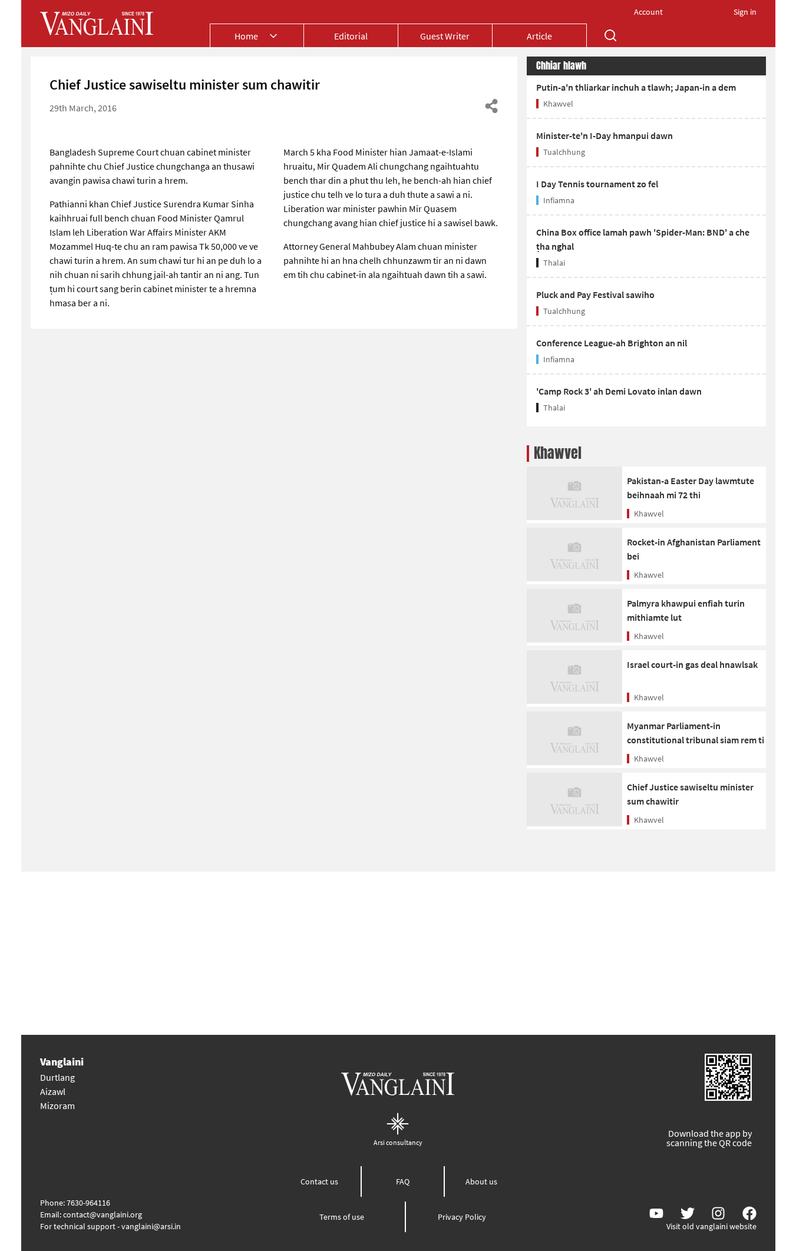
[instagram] (718, 1213)
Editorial (351, 36)
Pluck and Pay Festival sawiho (595, 294)
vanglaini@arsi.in (151, 1226)
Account (648, 11)
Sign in (745, 11)
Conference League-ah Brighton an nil (611, 343)
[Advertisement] (398, 953)
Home (246, 36)
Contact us (319, 1181)
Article (539, 36)
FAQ (402, 1181)
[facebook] (749, 1213)
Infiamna (558, 200)
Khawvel (558, 103)
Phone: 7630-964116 (75, 1202)
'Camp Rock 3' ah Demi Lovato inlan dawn (619, 391)
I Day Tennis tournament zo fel (597, 184)
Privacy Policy (462, 1217)
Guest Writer (445, 36)
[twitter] (688, 1213)
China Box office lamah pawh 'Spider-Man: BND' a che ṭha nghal (642, 239)
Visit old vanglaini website (711, 1226)
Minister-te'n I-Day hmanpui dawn (604, 135)
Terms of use (341, 1217)
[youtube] (656, 1213)
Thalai (554, 262)
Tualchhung (564, 152)
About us (481, 1181)
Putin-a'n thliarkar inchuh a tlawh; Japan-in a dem (636, 87)
